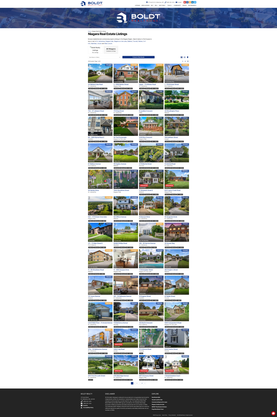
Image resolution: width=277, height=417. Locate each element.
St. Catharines (100, 41)
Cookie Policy (164, 415)
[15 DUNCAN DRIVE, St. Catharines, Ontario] (151, 205)
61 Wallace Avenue (94, 164)
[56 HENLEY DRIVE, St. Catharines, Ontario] (100, 179)
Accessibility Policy (88, 407)
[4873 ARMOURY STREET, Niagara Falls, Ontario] (151, 364)
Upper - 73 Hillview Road (147, 84)
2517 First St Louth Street (96, 376)
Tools (169, 5)
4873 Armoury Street (146, 376)
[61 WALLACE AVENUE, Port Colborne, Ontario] (100, 152)
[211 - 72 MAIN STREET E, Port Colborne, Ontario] (100, 232)
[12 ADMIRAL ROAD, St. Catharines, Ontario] (177, 152)
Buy (152, 5)
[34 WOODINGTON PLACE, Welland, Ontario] (177, 99)
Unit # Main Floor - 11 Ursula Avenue (100, 323)
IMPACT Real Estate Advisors (159, 407)
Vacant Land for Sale (157, 399)
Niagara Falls (109, 41)
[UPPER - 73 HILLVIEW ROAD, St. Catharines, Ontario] (151, 73)
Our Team (162, 5)
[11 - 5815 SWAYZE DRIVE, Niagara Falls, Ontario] (126, 258)
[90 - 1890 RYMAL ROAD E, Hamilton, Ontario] (100, 126)
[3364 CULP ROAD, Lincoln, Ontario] (126, 338)
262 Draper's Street (171, 270)
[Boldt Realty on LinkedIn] (192, 2)
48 (187, 61)
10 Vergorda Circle (171, 217)
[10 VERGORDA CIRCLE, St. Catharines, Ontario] (177, 205)
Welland (129, 41)
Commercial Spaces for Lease (159, 402)
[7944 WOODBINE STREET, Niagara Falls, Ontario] (126, 179)
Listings (137, 5)
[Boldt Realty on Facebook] (187, 2)
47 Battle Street (170, 296)
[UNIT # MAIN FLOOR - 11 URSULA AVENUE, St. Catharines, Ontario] (100, 311)
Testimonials (192, 5)
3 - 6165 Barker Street (121, 84)
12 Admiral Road (170, 164)
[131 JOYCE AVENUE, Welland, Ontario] (100, 285)
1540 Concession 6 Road (173, 323)
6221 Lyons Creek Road (172, 190)
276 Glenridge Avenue (121, 376)
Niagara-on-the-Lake (120, 41)
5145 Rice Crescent (145, 137)
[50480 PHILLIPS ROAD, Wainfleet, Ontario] (126, 232)
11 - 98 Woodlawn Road (96, 270)
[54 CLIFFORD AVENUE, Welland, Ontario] (126, 205)
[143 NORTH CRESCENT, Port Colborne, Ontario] (151, 311)
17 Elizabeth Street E (146, 190)
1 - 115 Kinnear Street (172, 84)
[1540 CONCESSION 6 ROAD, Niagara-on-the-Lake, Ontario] (177, 311)
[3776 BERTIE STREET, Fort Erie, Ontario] (151, 152)
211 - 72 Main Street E (95, 243)
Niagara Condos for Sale (158, 404)
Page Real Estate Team (158, 409)
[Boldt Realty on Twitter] (195, 2)
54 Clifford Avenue (120, 217)
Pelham (140, 41)
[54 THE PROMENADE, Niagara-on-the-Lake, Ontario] (126, 126)
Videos (184, 5)
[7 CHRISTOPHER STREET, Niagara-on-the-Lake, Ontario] (151, 258)
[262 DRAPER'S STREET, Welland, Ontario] (177, 258)
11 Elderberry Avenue (121, 323)
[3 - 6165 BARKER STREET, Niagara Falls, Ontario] (126, 73)
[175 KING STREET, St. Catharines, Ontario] (126, 99)
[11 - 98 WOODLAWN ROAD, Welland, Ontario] (100, 258)
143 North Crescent (145, 323)
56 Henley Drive (93, 190)
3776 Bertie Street (145, 164)
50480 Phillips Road (120, 243)
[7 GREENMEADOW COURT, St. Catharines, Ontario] (177, 364)
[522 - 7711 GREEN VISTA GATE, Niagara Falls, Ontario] (100, 205)
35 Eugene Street (145, 296)
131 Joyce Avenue (94, 296)
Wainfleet (94, 43)
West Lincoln (108, 43)
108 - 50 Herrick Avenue (147, 243)
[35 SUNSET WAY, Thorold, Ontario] (177, 232)
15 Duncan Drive (144, 217)
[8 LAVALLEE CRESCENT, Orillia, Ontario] (151, 99)
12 (182, 61)
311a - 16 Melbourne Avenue (97, 349)
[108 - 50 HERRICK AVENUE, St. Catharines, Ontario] (151, 232)
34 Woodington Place (172, 111)
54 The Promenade (120, 137)
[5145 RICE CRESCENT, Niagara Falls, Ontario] (151, 126)
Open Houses (145, 5)
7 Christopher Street (146, 270)
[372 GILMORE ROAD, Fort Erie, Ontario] (151, 338)
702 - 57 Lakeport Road (96, 111)
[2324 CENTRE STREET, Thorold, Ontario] (177, 338)
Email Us (85, 405)
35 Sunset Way (170, 243)
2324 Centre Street (171, 349)
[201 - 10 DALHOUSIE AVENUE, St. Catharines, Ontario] (126, 285)
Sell (156, 5)
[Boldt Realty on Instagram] (190, 2)
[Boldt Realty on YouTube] (185, 2)
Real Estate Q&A (156, 397)
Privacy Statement (172, 415)
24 (185, 61)
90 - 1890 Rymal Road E (96, 137)
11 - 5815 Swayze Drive (121, 270)
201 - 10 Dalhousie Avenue (122, 296)
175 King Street (119, 111)
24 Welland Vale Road (95, 84)
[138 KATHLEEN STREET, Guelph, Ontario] (177, 126)
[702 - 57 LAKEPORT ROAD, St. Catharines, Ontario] (100, 99)
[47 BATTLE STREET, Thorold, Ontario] (177, 285)
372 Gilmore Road (145, 349)
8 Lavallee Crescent (145, 111)
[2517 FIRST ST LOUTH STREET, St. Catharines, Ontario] (100, 364)
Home (89, 31)
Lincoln (99, 43)
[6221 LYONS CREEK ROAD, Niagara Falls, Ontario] (177, 179)
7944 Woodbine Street (121, 190)
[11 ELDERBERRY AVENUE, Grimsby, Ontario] (126, 311)
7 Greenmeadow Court (172, 376)
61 (142, 383)
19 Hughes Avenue (120, 164)
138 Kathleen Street (171, 137)
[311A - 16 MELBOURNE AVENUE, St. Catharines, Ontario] (100, 338)
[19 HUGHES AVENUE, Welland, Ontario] (126, 152)
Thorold (135, 41)
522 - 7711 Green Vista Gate (97, 217)
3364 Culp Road (119, 349)
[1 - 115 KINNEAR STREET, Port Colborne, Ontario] (177, 73)
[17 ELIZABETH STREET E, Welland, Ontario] (151, 179)
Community (177, 5)
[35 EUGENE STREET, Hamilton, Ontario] (151, 285)
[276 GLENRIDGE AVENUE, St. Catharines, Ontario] (126, 364)
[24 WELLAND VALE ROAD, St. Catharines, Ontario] (100, 73)
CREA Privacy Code (157, 415)
